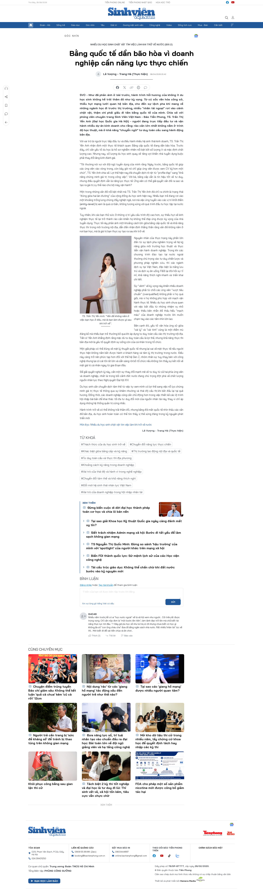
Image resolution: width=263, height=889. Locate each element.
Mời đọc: (85, 424)
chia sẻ (117, 88)
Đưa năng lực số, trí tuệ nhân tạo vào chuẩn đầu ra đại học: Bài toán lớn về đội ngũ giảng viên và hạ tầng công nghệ (106, 741)
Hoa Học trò (163, 2)
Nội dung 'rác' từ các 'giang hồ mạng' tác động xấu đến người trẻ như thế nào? (104, 690)
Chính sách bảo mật (211, 847)
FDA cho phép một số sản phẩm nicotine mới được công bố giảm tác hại (159, 788)
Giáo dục (75, 25)
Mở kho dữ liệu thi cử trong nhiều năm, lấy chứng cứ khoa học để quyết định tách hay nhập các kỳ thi (158, 741)
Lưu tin (6, 105)
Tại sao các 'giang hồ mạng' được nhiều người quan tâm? (158, 688)
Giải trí (113, 25)
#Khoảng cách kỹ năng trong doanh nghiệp (107, 465)
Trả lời (112, 635)
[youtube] (233, 2)
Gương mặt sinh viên (133, 25)
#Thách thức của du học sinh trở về (103, 444)
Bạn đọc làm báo (46, 880)
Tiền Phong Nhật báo (140, 2)
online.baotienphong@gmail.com (131, 855)
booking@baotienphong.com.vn (90, 855)
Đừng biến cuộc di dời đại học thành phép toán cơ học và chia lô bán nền (116, 509)
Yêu (102, 25)
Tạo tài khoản (105, 584)
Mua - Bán (203, 25)
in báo (138, 88)
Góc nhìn (90, 25)
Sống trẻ (60, 25)
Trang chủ (30, 25)
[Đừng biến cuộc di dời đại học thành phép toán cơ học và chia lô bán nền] (171, 509)
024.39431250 (39, 858)
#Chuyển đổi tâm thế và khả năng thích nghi (108, 478)
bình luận (145, 88)
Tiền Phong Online (115, 2)
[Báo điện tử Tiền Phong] (212, 833)
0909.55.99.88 (82, 851)
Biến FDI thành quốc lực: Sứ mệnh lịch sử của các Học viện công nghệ (132, 558)
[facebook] (227, 2)
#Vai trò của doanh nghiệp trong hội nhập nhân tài (111, 492)
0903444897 (122, 851)
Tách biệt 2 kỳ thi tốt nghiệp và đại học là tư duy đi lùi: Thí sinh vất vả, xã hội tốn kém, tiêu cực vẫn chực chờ (105, 790)
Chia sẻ (6, 97)
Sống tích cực (185, 25)
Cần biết (218, 25)
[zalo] (179, 856)
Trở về (6, 122)
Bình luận (6, 114)
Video (169, 25)
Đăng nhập (86, 584)
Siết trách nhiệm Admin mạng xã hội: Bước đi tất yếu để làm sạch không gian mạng (133, 534)
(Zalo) (93, 851)
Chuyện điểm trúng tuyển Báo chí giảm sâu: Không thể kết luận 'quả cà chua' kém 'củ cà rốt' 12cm (52, 692)
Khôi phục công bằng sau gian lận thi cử (50, 786)
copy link (131, 88)
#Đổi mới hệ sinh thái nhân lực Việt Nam (106, 485)
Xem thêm (232, 25)
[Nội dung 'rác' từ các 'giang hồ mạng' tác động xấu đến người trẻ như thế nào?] (106, 668)
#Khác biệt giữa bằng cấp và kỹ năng (104, 451)
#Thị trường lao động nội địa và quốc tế (156, 451)
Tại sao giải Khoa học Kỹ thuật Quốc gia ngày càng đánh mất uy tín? (134, 523)
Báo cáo (128, 635)
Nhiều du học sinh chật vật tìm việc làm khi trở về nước (121, 424)
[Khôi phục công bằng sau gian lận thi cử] (52, 766)
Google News (196, 35)
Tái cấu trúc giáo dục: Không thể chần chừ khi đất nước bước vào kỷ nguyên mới (130, 569)
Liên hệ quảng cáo (82, 847)
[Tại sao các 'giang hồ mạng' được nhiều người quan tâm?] (159, 668)
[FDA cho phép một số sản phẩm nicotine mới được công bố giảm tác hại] (159, 766)
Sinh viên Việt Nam (47, 831)
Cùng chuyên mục (45, 649)
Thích (96, 635)
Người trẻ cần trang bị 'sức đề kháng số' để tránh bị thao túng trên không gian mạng (51, 739)
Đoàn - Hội (45, 25)
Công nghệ (154, 25)
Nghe (6, 88)
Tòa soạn (34, 847)
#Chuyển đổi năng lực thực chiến (150, 444)
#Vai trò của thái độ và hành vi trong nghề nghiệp (111, 471)
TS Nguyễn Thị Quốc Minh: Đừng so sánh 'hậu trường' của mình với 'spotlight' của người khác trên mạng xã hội (131, 546)
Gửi (173, 602)
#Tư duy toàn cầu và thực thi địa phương (106, 458)
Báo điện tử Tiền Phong (131, 13)
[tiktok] (171, 856)
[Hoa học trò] (231, 833)
